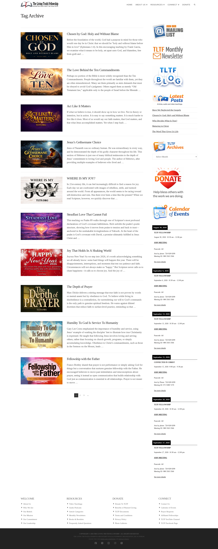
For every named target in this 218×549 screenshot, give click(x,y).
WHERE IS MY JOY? (81, 178)
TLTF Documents (122, 512)
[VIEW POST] (41, 45)
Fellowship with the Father (83, 359)
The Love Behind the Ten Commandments (93, 70)
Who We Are (28, 508)
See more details (160, 262)
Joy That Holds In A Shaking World (89, 250)
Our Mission (28, 515)
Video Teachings (75, 504)
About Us (27, 504)
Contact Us (165, 504)
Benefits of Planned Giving (125, 508)
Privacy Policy (120, 519)
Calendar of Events (168, 508)
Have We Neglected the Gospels (166, 110)
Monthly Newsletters (77, 515)
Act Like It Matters (79, 106)
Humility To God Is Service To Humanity (92, 323)
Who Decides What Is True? (164, 121)
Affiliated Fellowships (169, 515)
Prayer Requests (167, 512)
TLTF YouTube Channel (170, 519)
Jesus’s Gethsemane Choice (84, 142)
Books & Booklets (76, 519)
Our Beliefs (27, 512)
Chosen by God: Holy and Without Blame (93, 34)
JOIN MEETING (160, 243)
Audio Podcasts (75, 508)
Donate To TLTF (121, 504)
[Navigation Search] (194, 4)
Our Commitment (30, 519)
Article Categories (76, 512)
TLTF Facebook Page (169, 523)
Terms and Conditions (123, 515)
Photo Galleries (121, 523)
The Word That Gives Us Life (165, 131)
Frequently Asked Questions (80, 523)
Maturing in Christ (160, 126)
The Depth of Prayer (79, 287)
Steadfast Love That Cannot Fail (87, 214)
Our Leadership (29, 523)
